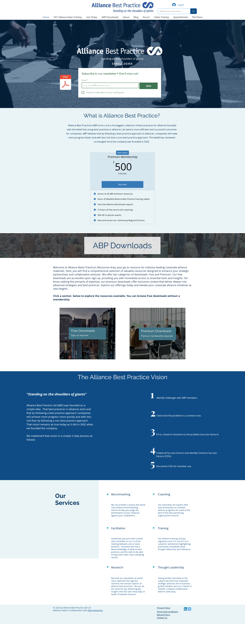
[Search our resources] (193, 11)
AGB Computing (95, 610)
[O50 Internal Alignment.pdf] (65, 83)
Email (85, 80)
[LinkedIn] (185, 609)
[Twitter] (189, 609)
